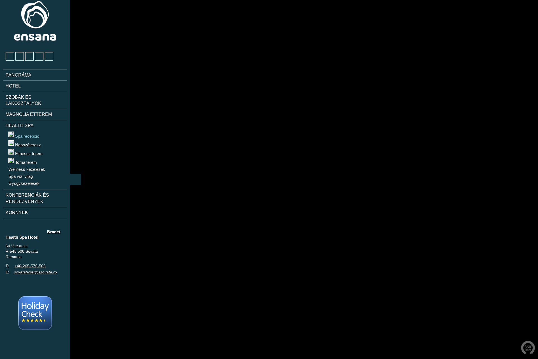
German (10, 227)
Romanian (41, 227)
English (20, 227)
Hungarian (31, 227)
